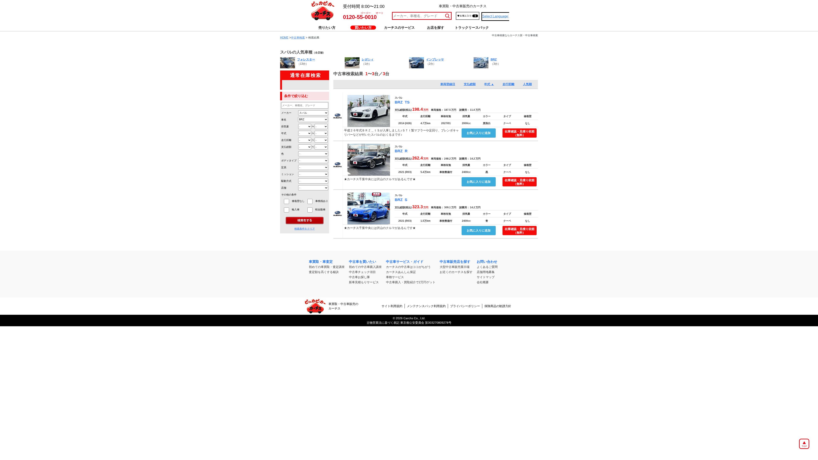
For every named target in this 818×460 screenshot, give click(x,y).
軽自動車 (321, 209)
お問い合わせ (487, 261)
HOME (284, 37)
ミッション (287, 174)
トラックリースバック (472, 27)
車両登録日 (447, 84)
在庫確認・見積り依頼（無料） (519, 133)
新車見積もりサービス (364, 282)
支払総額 (286, 146)
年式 (283, 133)
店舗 (283, 187)
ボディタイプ (289, 160)
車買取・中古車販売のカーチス (343, 306)
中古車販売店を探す (455, 261)
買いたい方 (363, 27)
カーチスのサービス (399, 27)
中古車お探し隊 (359, 277)
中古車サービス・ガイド (404, 261)
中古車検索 (298, 37)
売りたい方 (327, 27)
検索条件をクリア (304, 228)
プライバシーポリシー (465, 306)
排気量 (285, 126)
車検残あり (321, 201)
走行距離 (286, 140)
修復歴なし (298, 201)
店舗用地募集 (486, 272)
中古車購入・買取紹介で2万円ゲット (410, 282)
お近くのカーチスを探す (456, 272)
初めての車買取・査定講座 (327, 267)
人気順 (527, 84)
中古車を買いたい (362, 261)
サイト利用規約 (392, 306)
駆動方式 (286, 181)
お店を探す (435, 27)
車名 (283, 119)
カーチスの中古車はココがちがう (408, 267)
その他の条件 (289, 194)
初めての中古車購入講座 (365, 267)
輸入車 (298, 209)
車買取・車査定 (321, 261)
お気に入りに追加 (479, 133)
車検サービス (395, 277)
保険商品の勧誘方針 (497, 306)
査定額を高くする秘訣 (324, 272)
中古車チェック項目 (362, 272)
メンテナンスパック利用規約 (426, 306)
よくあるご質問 (487, 267)
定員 (283, 167)
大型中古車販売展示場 (454, 267)
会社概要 (483, 282)
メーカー (286, 112)
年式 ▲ (489, 84)
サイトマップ (486, 277)
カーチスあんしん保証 (401, 272)
